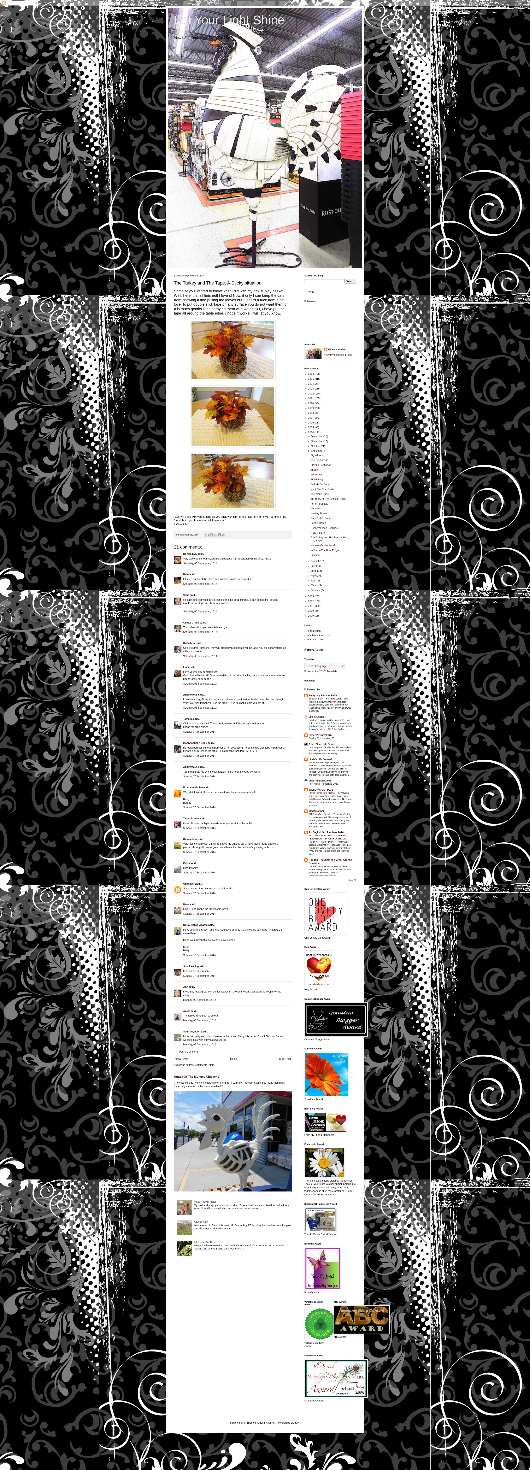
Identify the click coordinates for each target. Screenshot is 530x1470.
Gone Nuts (317, 474)
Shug (186, 595)
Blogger (295, 1422)
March (315, 585)
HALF (312, 866)
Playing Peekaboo (321, 465)
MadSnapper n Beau (195, 743)
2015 (311, 427)
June (314, 570)
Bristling (315, 555)
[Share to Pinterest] (223, 535)
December (317, 436)
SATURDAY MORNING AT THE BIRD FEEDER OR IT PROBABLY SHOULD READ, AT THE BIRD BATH (328, 838)
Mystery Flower (319, 513)
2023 (311, 388)
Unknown (188, 883)
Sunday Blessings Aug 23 (322, 738)
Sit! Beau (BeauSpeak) (320, 814)
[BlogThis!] (211, 535)
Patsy (186, 863)
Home (233, 1059)
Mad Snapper (316, 811)
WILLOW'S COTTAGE (321, 789)
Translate (332, 671)
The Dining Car (319, 460)
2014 (311, 432)
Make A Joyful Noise (205, 1201)
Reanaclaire (190, 839)
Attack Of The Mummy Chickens (196, 1076)
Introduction (314, 630)
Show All (352, 880)
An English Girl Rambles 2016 (326, 832)
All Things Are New (204, 1242)
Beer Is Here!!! (318, 523)
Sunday (313, 720)
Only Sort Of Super (321, 518)
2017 (311, 417)
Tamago (188, 719)
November (317, 441)
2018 (311, 412)
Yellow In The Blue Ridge (325, 550)
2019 (311, 408)
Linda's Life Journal (320, 759)
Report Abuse (314, 649)
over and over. (315, 639)
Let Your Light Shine (229, 20)
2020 (311, 403)
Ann (185, 986)
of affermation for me (318, 635)
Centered (316, 508)
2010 (311, 610)
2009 (311, 615)
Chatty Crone (191, 622)
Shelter (315, 469)
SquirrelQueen (191, 1031)
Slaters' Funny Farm (320, 735)
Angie (186, 1011)
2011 (311, 606)
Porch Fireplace (319, 503)
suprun (271, 1422)
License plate (316, 747)
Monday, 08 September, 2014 (199, 999)
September (317, 451)
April (314, 580)
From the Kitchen (193, 787)
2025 (311, 379)
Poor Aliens (314, 784)
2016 (311, 422)
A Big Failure (318, 532)
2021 (311, 398)
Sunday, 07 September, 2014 (199, 731)
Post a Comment (188, 1051)
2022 (311, 393)
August (315, 561)
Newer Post (181, 1059)
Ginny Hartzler (336, 349)
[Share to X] (215, 535)
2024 (311, 383)
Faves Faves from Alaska (322, 793)
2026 (311, 374)
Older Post (285, 1059)
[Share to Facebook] (219, 535)
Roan (186, 574)
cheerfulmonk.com (320, 780)
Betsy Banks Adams (195, 925)
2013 (311, 596)
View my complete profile (338, 354)
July (313, 566)
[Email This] (207, 535)
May (313, 575)
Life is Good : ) (317, 716)
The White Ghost (320, 494)
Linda (186, 667)
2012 (311, 601)
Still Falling (317, 479)
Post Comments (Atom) (202, 1065)
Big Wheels (317, 455)
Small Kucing (191, 966)
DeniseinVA (190, 553)
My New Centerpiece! (323, 545)
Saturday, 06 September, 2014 (200, 563)
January (316, 590)
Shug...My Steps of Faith (323, 695)
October (315, 446)
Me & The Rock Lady (322, 489)
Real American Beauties (324, 528)
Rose (186, 904)
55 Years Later (316, 698)
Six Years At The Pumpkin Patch (328, 498)
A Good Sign (201, 1221)
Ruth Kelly (189, 643)
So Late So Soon (320, 484)
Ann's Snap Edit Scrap (322, 744)
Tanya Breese (191, 818)
